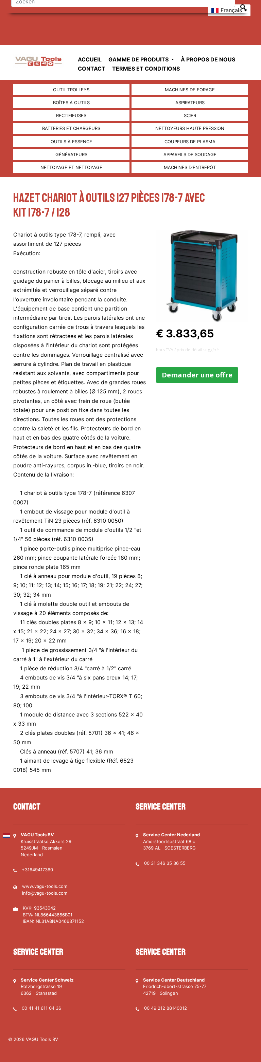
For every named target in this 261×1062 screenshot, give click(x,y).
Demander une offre (197, 374)
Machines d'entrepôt (190, 167)
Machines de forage (190, 89)
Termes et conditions (146, 68)
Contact (91, 68)
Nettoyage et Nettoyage (71, 167)
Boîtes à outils (71, 102)
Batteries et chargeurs (71, 128)
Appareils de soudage (189, 154)
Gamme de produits (139, 59)
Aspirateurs (190, 102)
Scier (190, 115)
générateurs (71, 154)
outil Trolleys (71, 89)
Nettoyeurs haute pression (189, 128)
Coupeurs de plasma (189, 141)
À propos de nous (208, 59)
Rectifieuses (71, 115)
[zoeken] (243, 7)
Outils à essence (71, 141)
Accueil (90, 59)
